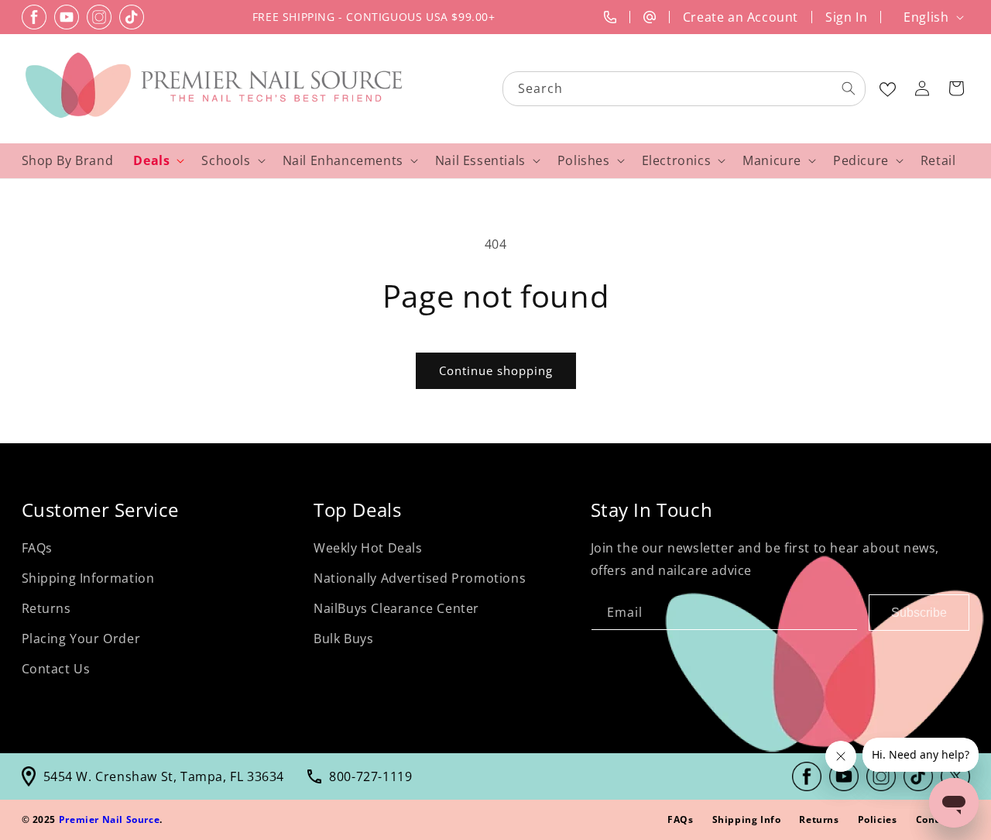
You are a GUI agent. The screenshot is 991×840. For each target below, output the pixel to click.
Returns (46, 608)
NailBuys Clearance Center (396, 608)
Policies (877, 819)
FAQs (37, 547)
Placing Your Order (81, 638)
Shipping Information (88, 578)
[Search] (849, 88)
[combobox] (684, 88)
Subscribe (919, 611)
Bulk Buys (343, 638)
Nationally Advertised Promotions (420, 578)
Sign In (846, 17)
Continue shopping (496, 370)
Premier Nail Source (109, 819)
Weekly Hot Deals (368, 547)
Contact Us (56, 667)
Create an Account (740, 17)
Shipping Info (746, 819)
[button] (956, 88)
